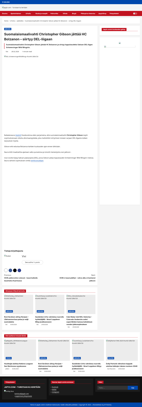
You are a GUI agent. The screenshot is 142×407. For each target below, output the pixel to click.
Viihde (65, 13)
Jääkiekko (8, 29)
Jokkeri (7, 369)
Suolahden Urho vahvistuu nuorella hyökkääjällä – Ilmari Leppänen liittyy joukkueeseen (49, 319)
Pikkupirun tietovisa (88, 13)
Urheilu (28, 13)
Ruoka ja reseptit (41, 13)
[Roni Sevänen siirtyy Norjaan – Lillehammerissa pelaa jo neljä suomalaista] (18, 304)
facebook (55, 387)
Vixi (7, 51)
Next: (77, 278)
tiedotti (18, 135)
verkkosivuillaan (37, 160)
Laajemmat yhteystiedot (23, 396)
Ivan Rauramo (111, 369)
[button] (139, 13)
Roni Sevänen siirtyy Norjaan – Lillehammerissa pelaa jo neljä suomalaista (16, 319)
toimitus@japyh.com (22, 394)
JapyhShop (102, 13)
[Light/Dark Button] (135, 13)
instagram (55, 392)
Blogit (74, 13)
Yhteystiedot (114, 13)
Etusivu (4, 13)
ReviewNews (97, 405)
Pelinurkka (54, 13)
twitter (54, 389)
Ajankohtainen (16, 13)
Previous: (21, 278)
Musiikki (111, 358)
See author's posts (32, 262)
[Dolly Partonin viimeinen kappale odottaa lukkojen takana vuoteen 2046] (122, 350)
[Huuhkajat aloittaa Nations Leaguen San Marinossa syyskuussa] (20, 350)
